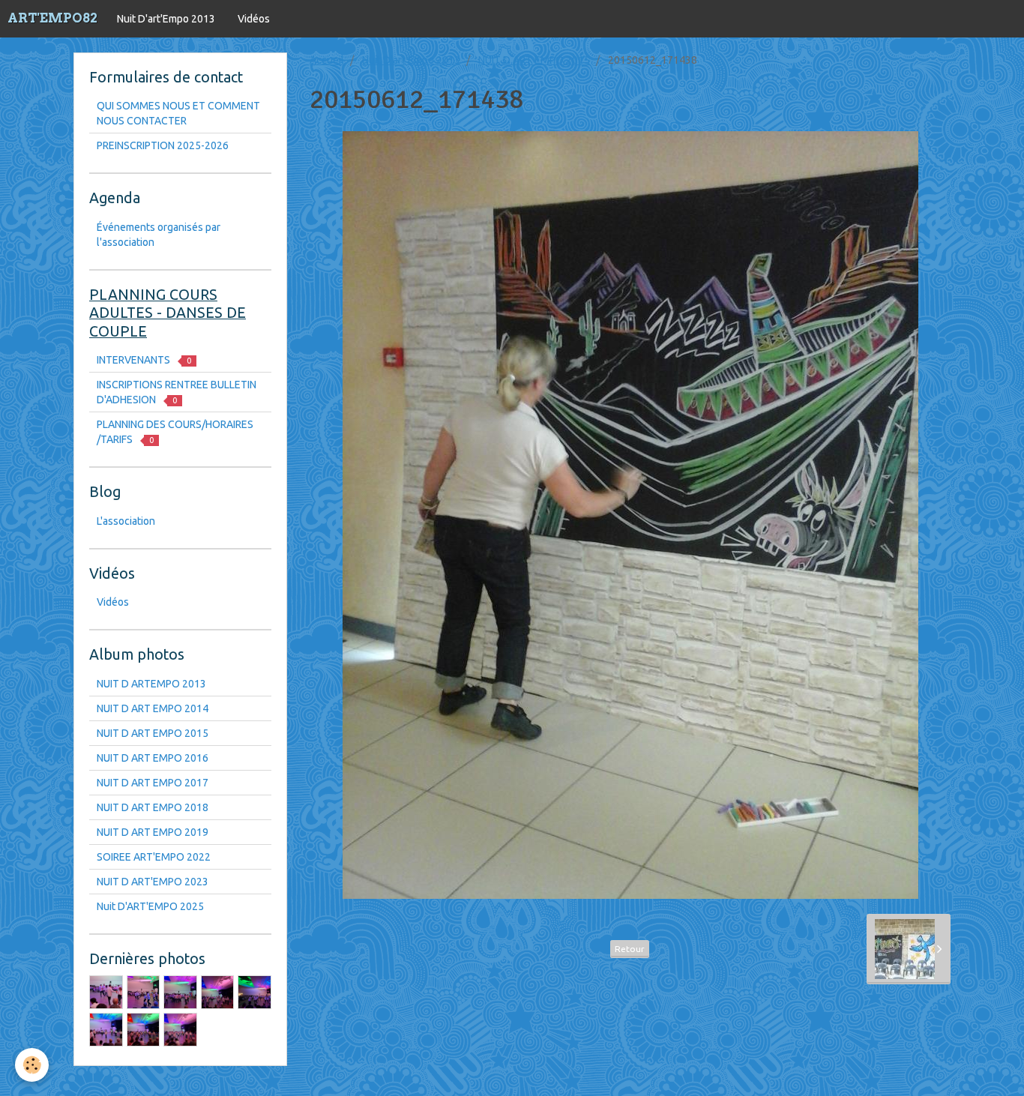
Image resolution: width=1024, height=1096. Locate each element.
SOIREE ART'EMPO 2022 (154, 857)
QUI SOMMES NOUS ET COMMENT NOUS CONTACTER (178, 113)
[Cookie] (32, 1065)
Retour (630, 949)
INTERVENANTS (144, 360)
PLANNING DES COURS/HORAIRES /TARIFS (175, 431)
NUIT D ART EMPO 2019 (152, 832)
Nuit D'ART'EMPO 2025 (150, 906)
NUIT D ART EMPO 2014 (152, 708)
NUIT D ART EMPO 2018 (152, 807)
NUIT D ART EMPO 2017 (152, 783)
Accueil (327, 60)
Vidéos (254, 19)
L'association (126, 521)
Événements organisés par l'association (158, 234)
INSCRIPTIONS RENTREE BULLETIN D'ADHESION (176, 392)
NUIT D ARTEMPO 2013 (151, 684)
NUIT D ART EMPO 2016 (152, 758)
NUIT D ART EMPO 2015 (534, 60)
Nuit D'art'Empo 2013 (166, 19)
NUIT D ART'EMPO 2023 (152, 882)
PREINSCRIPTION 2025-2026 (163, 145)
